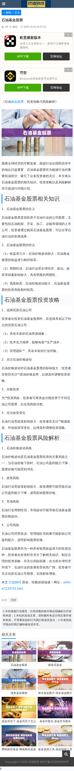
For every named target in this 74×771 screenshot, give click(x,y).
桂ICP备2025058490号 (54, 761)
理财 (13, 600)
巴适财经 (15, 582)
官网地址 (56, 56)
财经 (8, 12)
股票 (20, 101)
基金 (14, 101)
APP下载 (23, 56)
